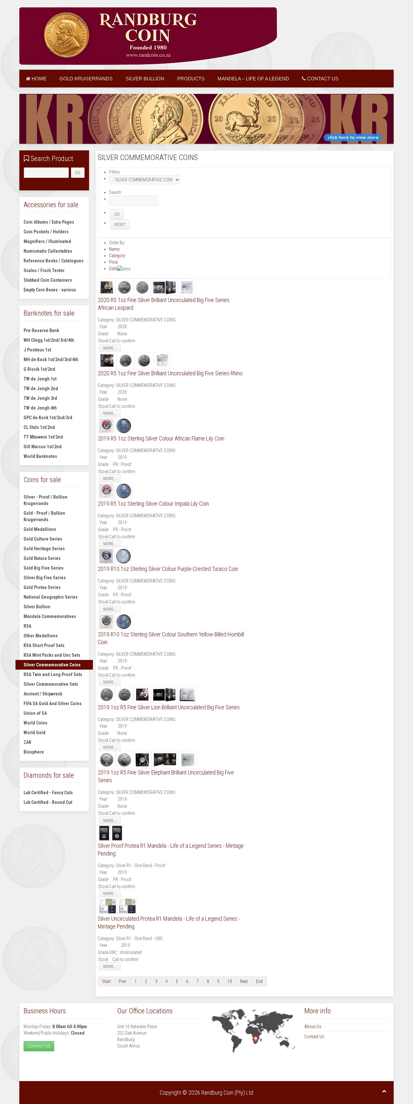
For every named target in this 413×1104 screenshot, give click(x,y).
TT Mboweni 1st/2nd (43, 437)
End (259, 981)
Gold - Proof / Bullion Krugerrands (44, 516)
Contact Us (322, 78)
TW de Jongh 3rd (40, 398)
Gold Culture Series (43, 539)
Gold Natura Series (42, 558)
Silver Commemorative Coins (52, 664)
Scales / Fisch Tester (44, 270)
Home (38, 78)
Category (117, 255)
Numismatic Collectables (48, 251)
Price (113, 262)
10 (229, 981)
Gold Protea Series (42, 587)
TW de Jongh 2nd (41, 388)
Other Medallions (41, 635)
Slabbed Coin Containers (48, 280)
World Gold (34, 732)
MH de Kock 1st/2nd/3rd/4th (51, 359)
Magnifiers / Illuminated (47, 241)
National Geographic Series (51, 597)
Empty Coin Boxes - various (50, 289)
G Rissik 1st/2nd (39, 369)
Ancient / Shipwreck (43, 693)
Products (191, 78)
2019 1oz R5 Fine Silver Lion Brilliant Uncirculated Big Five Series (169, 707)
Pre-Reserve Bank (41, 330)
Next (244, 981)
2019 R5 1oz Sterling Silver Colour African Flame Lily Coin (161, 438)
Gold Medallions (40, 529)
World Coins (35, 722)
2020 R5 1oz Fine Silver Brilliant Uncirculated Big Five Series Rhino (170, 373)
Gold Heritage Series (44, 548)
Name (114, 249)
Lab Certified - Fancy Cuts (48, 792)
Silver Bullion (145, 78)
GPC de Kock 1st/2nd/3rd (48, 417)
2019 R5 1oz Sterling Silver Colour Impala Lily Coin (153, 503)
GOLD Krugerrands (86, 78)
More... (109, 348)
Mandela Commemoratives (50, 616)
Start (106, 981)
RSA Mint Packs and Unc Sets (52, 655)
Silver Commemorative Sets (51, 684)
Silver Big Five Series (45, 577)
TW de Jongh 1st (40, 378)
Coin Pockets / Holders (46, 231)
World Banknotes (40, 456)
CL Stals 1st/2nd (39, 427)
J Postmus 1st (37, 349)
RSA (27, 626)
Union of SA (35, 713)
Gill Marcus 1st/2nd (43, 446)
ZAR (27, 742)
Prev (122, 981)
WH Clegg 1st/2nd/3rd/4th (49, 340)
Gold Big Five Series (44, 568)
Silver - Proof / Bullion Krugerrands (45, 500)
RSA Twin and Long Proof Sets (53, 674)
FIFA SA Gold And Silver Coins (53, 703)
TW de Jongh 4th (40, 407)
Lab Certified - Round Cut (48, 802)
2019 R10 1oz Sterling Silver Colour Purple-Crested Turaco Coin (168, 568)
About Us (312, 1026)
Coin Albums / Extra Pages (49, 222)
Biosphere (34, 752)
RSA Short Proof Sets (44, 645)
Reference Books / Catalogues (54, 260)
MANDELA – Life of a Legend (253, 78)
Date (113, 268)
